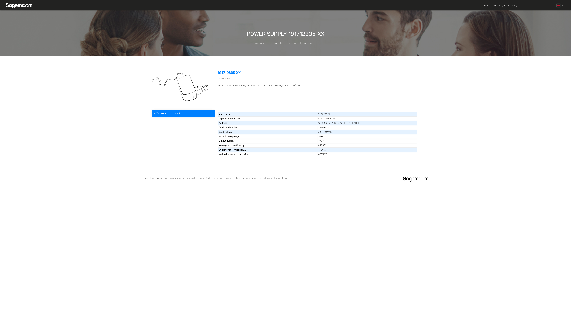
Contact (510, 6)
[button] (181, 86)
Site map (239, 178)
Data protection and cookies (259, 178)
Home (487, 6)
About (497, 6)
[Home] (20, 5)
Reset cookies (202, 178)
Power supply (274, 43)
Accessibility (281, 178)
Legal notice (216, 178)
